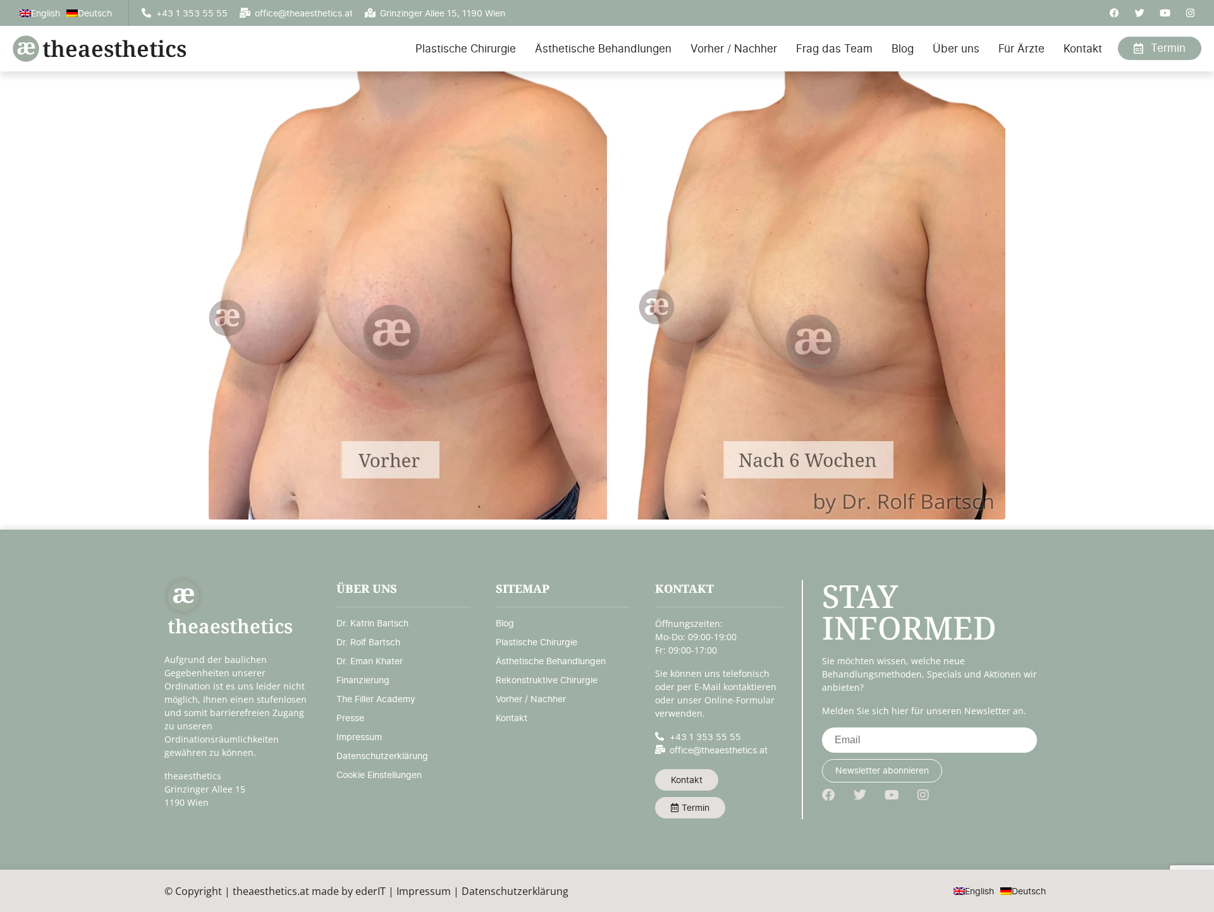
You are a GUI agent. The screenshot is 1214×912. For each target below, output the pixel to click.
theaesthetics (114, 48)
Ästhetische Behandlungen (603, 48)
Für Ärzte (1021, 48)
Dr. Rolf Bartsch (368, 641)
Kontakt (1083, 48)
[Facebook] (1114, 13)
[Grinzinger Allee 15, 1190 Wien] (370, 13)
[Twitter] (1139, 13)
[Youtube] (1165, 13)
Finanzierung (362, 679)
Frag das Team (834, 48)
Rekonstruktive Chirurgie (547, 679)
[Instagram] (1190, 13)
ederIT (370, 891)
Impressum (359, 736)
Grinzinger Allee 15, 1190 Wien (442, 13)
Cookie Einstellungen (379, 774)
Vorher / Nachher (733, 48)
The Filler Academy (375, 698)
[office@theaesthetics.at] (245, 13)
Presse (350, 717)
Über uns (956, 48)
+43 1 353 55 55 (192, 13)
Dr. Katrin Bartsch (372, 622)
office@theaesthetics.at (304, 13)
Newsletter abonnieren (882, 770)
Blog (903, 48)
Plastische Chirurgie (465, 48)
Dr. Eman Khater (369, 660)
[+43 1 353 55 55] (146, 13)
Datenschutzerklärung (382, 755)
